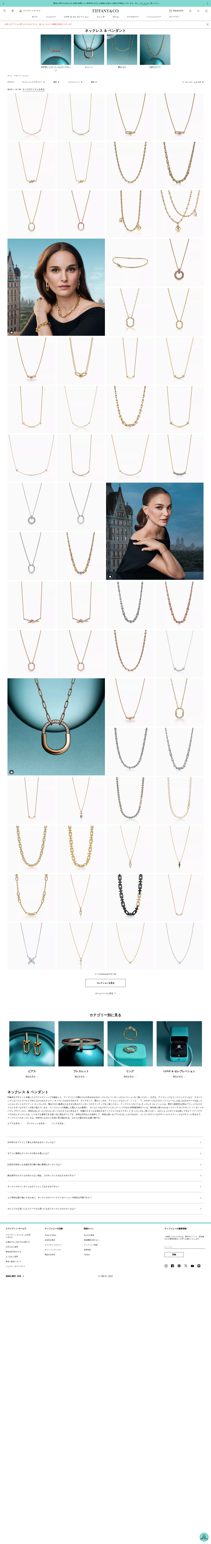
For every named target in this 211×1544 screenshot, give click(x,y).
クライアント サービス (16, 1229)
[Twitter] (186, 1266)
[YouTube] (193, 1266)
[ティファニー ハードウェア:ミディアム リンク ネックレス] (130, 752)
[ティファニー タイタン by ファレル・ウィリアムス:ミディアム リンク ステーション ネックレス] (31, 897)
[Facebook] (173, 1266)
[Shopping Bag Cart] (206, 11)
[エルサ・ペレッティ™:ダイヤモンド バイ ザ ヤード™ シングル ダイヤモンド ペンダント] (130, 946)
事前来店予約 (178, 11)
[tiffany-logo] (105, 11)
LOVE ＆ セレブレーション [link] (76, 17)
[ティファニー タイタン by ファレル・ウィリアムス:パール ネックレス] (179, 801)
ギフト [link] (35, 17)
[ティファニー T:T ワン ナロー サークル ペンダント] (179, 263)
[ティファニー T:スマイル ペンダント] (31, 117)
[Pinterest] (180, 1266)
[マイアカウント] (190, 11)
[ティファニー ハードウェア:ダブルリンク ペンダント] (130, 117)
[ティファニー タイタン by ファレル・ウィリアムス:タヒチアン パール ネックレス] (130, 801)
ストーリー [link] (174, 17)
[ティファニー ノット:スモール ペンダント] (31, 165)
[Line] (200, 1266)
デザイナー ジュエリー (21, 76)
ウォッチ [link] (101, 17)
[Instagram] (166, 1266)
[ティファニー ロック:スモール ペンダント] (81, 214)
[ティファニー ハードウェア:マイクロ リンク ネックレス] (130, 165)
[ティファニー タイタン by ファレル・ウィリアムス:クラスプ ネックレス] (81, 849)
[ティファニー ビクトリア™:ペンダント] (31, 946)
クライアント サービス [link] (32, 11)
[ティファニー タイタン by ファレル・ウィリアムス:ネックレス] (31, 849)
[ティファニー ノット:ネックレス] (130, 263)
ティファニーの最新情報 (175, 1229)
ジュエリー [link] (51, 17)
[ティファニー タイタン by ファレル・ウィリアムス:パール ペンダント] (81, 946)
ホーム (9, 76)
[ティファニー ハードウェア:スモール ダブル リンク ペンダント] (31, 361)
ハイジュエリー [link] (154, 17)
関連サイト (89, 1229)
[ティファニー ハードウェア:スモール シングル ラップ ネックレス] (130, 214)
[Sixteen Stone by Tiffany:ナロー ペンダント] (179, 458)
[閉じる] (207, 24)
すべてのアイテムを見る (34, 89)
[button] (4, 11)
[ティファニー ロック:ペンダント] (130, 312)
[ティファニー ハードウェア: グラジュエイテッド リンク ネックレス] (81, 556)
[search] (4, 11)
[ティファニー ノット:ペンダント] (31, 605)
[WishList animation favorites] (198, 11)
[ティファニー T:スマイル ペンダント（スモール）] (81, 117)
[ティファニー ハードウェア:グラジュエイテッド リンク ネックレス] (179, 165)
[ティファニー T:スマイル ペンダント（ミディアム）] (31, 409)
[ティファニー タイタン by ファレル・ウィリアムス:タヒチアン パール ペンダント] (81, 801)
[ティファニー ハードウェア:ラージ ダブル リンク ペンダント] (81, 361)
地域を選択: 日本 (14, 1276)
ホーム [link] (116, 17)
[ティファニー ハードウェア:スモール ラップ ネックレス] (179, 214)
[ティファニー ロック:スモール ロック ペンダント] (31, 214)
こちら (144, 3)
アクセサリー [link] (133, 17)
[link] (12, 11)
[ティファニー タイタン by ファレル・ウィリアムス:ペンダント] (130, 849)
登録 (174, 1254)
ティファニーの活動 (54, 1229)
